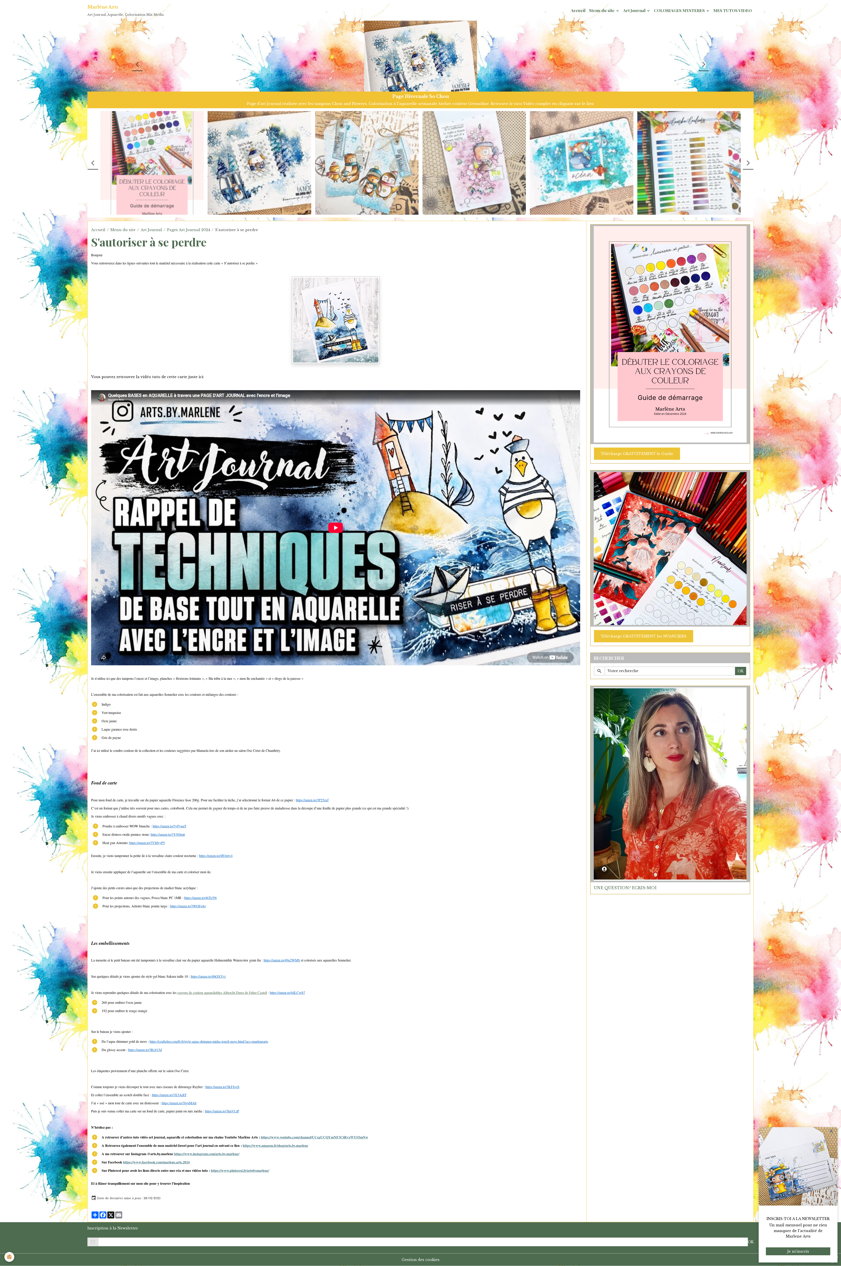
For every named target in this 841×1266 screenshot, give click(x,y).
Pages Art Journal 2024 (188, 230)
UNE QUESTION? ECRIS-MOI (625, 887)
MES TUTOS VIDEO (732, 10)
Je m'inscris (798, 1251)
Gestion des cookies (421, 1259)
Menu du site (602, 10)
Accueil (578, 10)
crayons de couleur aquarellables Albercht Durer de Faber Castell (222, 992)
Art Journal (634, 10)
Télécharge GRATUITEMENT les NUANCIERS (643, 636)
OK (741, 671)
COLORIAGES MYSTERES (680, 10)
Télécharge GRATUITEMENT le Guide (637, 454)
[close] (831, 1131)
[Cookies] (9, 1257)
